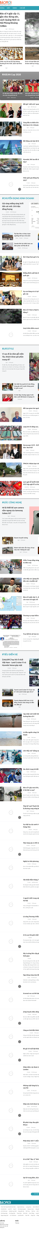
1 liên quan (32, 127)
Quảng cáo (2, 1227)
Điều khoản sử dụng (4, 1224)
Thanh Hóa (19, 1213)
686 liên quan (33, 106)
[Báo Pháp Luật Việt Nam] (24, 737)
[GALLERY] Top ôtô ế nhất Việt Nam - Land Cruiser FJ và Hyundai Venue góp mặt (14, 663)
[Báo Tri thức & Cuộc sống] (4, 516)
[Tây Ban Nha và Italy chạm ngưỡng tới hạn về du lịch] (7, 236)
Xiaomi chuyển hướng (21, 538)
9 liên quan (33, 583)
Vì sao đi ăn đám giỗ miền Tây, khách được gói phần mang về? (13, 357)
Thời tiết (27, 1215)
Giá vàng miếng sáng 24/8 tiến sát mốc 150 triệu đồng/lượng (12, 206)
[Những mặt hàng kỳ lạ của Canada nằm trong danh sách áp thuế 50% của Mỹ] (11, 1092)
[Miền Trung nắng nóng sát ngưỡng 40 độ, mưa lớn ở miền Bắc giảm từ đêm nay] (11, 566)
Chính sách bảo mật (4, 1226)
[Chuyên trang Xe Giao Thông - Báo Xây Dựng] (16, 694)
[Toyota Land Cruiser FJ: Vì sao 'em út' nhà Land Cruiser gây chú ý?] (7, 692)
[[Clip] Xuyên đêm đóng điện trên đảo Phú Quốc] (11, 1018)
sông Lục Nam (30, 1209)
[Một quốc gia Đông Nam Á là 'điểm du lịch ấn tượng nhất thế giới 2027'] (11, 184)
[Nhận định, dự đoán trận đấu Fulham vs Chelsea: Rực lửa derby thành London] (11, 1073)
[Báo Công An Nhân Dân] (28, 66)
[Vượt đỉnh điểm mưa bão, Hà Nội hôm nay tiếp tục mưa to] (11, 334)
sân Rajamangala (22, 1209)
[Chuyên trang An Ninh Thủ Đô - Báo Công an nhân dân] (24, 583)
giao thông (31, 1213)
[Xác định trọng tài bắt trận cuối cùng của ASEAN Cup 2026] (11, 775)
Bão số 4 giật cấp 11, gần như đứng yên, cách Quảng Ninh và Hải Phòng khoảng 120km (10, 20)
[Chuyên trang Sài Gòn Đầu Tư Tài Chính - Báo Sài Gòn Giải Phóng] (25, 1162)
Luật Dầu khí (20, 1215)
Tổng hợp (17, 1223)
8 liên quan (32, 996)
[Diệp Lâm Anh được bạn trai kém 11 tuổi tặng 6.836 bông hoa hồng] (11, 1110)
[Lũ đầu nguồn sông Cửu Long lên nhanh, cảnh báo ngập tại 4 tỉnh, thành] (11, 738)
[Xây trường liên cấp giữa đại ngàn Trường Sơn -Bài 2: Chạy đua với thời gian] (11, 959)
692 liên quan (25, 248)
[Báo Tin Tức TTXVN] (3, 212)
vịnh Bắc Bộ (3, 1209)
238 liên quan (11, 29)
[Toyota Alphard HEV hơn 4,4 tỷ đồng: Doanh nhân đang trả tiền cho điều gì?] (7, 703)
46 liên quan (24, 694)
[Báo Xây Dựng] (27, 97)
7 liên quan (33, 1180)
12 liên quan (34, 315)
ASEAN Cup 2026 (13, 1211)
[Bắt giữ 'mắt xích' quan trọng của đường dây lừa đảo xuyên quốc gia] (11, 110)
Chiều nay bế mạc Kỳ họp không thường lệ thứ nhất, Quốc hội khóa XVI (11, 63)
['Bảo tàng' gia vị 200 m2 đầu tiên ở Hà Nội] (11, 849)
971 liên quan (34, 1090)
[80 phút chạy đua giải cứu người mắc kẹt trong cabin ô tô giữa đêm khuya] (11, 1128)
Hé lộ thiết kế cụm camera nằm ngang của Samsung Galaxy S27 (13, 511)
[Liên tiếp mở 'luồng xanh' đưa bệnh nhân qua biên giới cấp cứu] (11, 757)
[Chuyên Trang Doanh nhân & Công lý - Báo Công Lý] (15, 707)
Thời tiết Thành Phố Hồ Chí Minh (8, 1207)
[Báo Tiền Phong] (25, 107)
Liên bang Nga (4, 1213)
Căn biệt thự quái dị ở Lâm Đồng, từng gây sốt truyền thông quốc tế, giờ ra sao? (24, 386)
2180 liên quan (35, 882)
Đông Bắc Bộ (21, 1211)
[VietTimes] (24, 1090)
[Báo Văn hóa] (24, 278)
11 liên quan (35, 1051)
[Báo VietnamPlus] (25, 829)
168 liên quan (33, 771)
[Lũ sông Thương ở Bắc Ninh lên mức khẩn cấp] (11, 923)
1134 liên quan (13, 212)
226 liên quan (34, 278)
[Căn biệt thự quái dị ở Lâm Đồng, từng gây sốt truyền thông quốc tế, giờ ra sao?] (7, 386)
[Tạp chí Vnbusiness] (25, 143)
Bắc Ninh (25, 1213)
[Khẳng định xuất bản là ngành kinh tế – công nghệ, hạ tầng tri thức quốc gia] (11, 279)
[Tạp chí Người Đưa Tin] (24, 1106)
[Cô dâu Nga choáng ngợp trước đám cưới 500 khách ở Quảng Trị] (7, 397)
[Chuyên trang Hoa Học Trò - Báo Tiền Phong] (24, 450)
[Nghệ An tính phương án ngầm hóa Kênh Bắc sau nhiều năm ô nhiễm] (11, 867)
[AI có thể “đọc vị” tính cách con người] (11, 1165)
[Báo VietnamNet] (24, 164)
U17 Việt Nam (13, 1215)
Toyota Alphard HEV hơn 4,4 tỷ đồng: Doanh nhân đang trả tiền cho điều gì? (24, 702)
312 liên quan (34, 1072)
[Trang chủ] (5, 3)
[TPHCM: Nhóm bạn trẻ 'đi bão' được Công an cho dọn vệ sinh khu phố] (11, 470)
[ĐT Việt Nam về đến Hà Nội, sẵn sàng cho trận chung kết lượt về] (13, 86)
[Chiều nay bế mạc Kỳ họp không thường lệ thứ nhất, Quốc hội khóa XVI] (11, 53)
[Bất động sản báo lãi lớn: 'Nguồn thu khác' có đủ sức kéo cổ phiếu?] (11, 147)
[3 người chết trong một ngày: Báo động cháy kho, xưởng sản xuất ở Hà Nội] (11, 904)
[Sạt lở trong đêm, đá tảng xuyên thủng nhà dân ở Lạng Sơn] (11, 1184)
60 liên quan (34, 429)
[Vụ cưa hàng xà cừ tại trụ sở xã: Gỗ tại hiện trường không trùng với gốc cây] (11, 297)
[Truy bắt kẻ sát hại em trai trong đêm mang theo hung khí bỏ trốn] (11, 640)
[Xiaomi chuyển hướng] (7, 540)
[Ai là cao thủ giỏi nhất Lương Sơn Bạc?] (11, 941)
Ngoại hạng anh (4, 1215)
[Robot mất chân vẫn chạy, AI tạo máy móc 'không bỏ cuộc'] (7, 550)
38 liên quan (32, 487)
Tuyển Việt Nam (20, 1207)
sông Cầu (33, 1215)
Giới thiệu (2, 1223)
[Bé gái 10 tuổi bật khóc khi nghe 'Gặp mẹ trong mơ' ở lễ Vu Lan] (11, 1055)
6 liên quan (34, 864)
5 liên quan (34, 331)
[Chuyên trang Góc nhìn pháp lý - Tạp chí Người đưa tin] (24, 811)
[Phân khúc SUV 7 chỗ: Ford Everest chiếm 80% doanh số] (11, 1147)
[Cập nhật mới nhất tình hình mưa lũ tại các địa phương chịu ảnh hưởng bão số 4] (11, 720)
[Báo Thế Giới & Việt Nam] (24, 1072)
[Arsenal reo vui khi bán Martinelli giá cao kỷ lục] (11, 999)
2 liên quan (26, 238)
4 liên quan (25, 552)
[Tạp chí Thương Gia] (24, 127)
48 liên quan (13, 97)
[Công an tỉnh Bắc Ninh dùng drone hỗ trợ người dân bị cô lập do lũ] (11, 1036)
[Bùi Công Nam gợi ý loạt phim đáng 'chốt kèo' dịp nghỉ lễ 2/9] (11, 263)
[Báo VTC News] (2, 68)
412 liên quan (34, 977)
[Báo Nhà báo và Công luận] (2, 29)
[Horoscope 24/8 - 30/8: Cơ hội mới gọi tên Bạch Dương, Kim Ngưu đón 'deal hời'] (11, 451)
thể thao (28, 1211)
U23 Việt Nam (4, 1211)
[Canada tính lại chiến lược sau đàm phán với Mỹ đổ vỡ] (7, 246)
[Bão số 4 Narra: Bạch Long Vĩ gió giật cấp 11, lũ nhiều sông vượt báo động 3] (11, 316)
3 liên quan (32, 164)
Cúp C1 (14, 1209)
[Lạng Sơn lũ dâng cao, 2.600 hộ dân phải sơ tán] (11, 433)
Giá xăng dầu (12, 1213)
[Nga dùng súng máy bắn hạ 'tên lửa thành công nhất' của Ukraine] (11, 981)
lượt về (10, 1209)
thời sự (33, 1211)
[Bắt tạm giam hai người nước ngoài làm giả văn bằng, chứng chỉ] (11, 414)
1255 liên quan (34, 1106)
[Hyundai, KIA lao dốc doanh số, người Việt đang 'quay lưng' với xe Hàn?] (11, 165)
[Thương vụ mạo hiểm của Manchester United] (11, 622)
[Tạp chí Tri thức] (24, 183)
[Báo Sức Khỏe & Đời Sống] (4, 97)
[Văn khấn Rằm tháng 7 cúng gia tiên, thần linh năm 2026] (11, 886)
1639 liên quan (35, 565)
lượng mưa (28, 1207)
